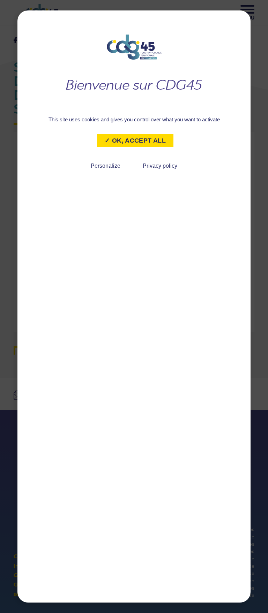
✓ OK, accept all (135, 140)
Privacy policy (160, 166)
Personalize (105, 166)
